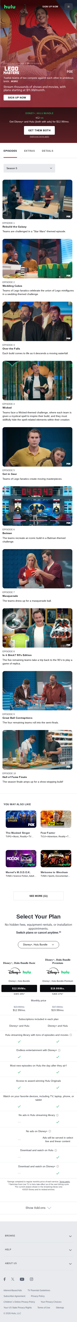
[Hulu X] (15, 1279)
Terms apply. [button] (64, 1182)
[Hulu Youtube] (25, 1279)
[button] (10, 150)
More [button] (14, 81)
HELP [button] (8, 1249)
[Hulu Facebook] (7, 1279)
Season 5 (11, 168)
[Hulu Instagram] (31, 1279)
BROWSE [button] (10, 1235)
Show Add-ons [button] (35, 1208)
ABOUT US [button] (11, 1263)
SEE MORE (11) (38, 895)
